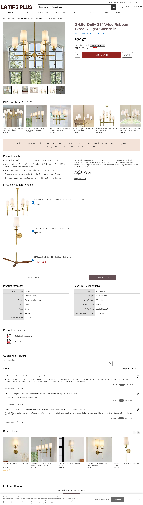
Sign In (123, 2)
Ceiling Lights (13, 12)
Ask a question (9, 359)
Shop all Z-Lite (80, 179)
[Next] (138, 431)
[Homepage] (4, 19)
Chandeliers (11, 19)
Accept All (117, 499)
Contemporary (22, 19)
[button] (7, 90)
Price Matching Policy (97, 45)
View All (28, 101)
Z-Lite (48, 19)
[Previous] (134, 431)
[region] (71, 499)
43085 (94, 48)
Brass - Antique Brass (37, 19)
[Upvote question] (138, 374)
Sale (133, 12)
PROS (116, 2)
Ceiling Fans (42, 12)
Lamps (28, 12)
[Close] (139, 499)
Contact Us (132, 2)
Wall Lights (78, 12)
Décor (92, 12)
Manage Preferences (102, 499)
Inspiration (120, 12)
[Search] (113, 7)
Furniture (105, 12)
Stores (109, 2)
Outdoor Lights (60, 12)
